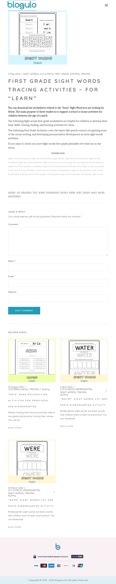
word (94, 192)
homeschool (52, 192)
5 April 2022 (66, 387)
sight (78, 192)
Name (12, 261)
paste (72, 192)
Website (12, 292)
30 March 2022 (15, 488)
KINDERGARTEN (83, 389)
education (26, 192)
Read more (14, 428)
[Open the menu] (106, 5)
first (35, 192)
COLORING (14, 389)
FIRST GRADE (62, 74)
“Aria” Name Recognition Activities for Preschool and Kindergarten (28, 400)
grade (41, 192)
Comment (13, 224)
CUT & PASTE (46, 74)
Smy (46, 389)
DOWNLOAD (58, 153)
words (101, 192)
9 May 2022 (14, 74)
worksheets (14, 196)
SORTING (75, 74)
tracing (86, 192)
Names (24, 389)
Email (11, 276)
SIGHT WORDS (31, 74)
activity (12, 192)
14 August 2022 (16, 387)
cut (18, 192)
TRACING (85, 74)
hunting (64, 192)
